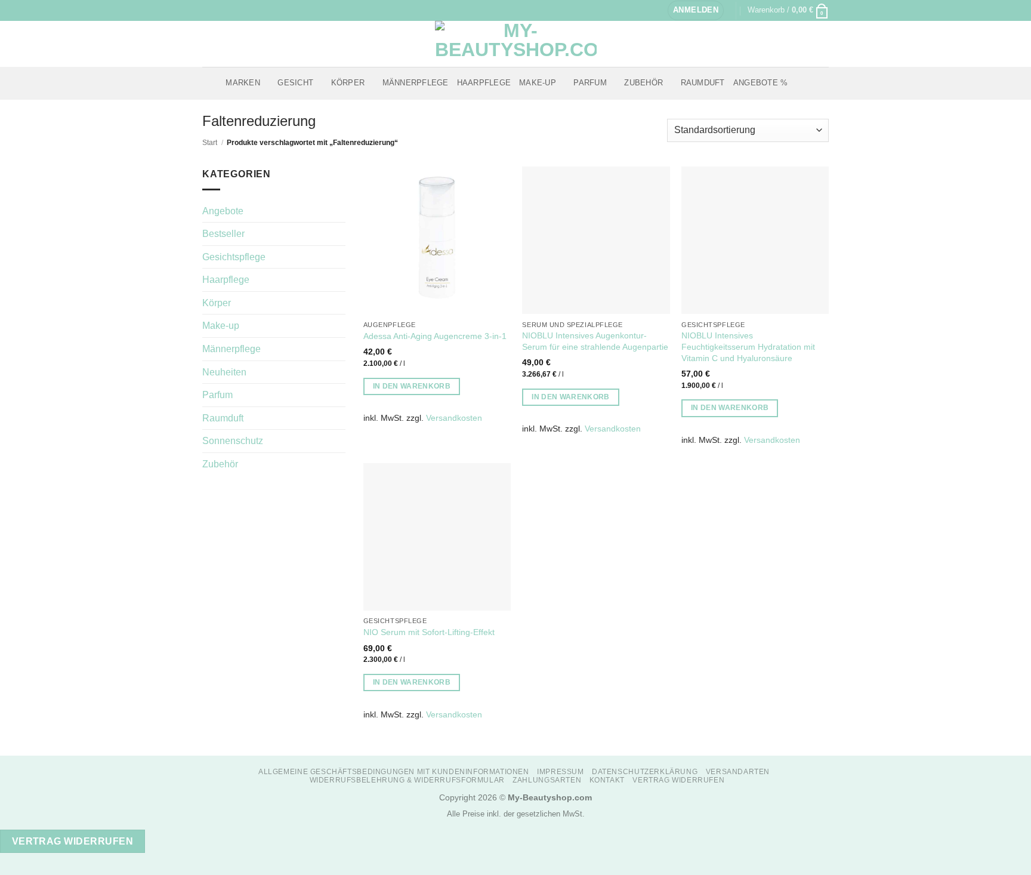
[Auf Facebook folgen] (208, 10)
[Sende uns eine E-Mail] (230, 10)
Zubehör (643, 82)
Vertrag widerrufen (678, 780)
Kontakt (607, 780)
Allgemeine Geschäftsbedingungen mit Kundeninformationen (393, 772)
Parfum (590, 82)
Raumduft (703, 82)
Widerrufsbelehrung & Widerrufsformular (407, 780)
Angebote (222, 211)
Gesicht (295, 82)
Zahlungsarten (547, 780)
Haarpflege (484, 82)
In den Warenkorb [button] (412, 386)
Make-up (537, 82)
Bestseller (223, 234)
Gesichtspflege (234, 257)
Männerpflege (415, 82)
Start (209, 142)
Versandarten (738, 772)
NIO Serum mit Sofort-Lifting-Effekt (429, 632)
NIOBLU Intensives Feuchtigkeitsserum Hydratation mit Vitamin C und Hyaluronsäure (748, 346)
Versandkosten (454, 418)
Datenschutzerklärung (644, 772)
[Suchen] (800, 83)
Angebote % (760, 82)
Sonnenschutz (232, 441)
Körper (348, 82)
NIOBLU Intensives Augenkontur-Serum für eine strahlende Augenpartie (595, 341)
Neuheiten (224, 372)
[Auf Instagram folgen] (219, 10)
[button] (696, 10)
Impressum (560, 772)
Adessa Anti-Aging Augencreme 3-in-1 (435, 336)
